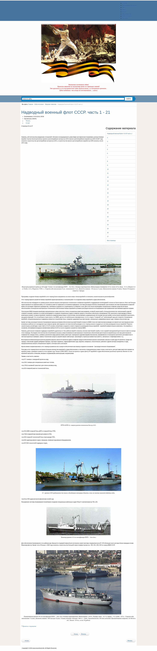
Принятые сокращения (29, 626)
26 (108, 232)
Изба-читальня (39, 104)
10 (108, 169)
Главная (30, 104)
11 (108, 173)
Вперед (83, 634)
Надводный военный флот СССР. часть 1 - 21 (65, 112)
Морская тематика (50, 104)
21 (108, 213)
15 (108, 189)
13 (108, 181)
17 (108, 197)
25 (108, 228)
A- (135, 108)
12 (108, 177)
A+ (131, 108)
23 (108, 220)
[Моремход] (29, 4)
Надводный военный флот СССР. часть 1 (119, 133)
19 (108, 205)
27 (108, 236)
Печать (28, 121)
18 (108, 201)
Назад (76, 634)
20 (108, 209)
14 (108, 185)
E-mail (28, 123)
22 (108, 217)
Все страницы (111, 240)
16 (108, 193)
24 (108, 224)
